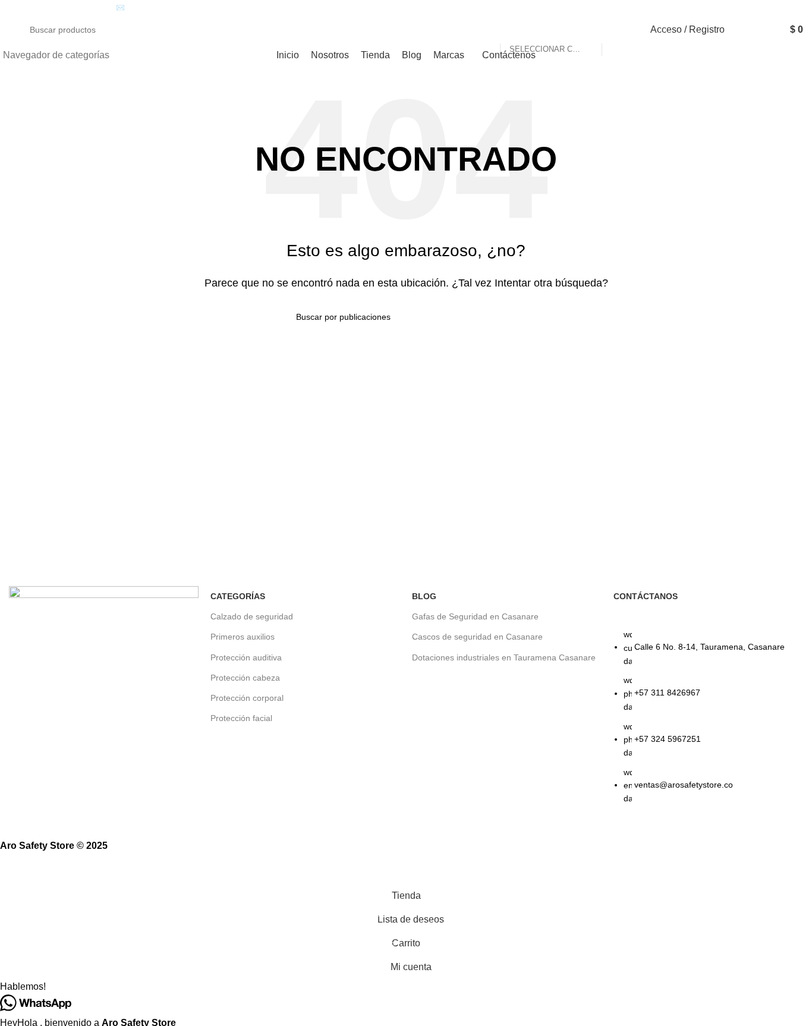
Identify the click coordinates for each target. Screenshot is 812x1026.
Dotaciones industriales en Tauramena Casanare (504, 657)
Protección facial (241, 718)
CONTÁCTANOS (645, 596)
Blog (424, 596)
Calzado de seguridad (251, 616)
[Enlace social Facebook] (769, 8)
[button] (406, 986)
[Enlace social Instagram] (782, 8)
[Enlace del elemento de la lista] (708, 722)
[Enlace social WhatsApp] (796, 8)
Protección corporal (247, 698)
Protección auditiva (246, 657)
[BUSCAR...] (616, 29)
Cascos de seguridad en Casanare (477, 636)
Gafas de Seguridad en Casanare (475, 616)
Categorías (237, 596)
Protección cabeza (245, 677)
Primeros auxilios (242, 636)
